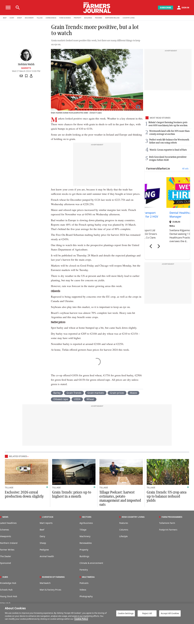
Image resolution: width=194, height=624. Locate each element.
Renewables (86, 543)
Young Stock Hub (8, 596)
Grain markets (95, 392)
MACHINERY (29, 18)
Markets (26, 68)
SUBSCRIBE (165, 7)
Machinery (85, 536)
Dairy (42, 536)
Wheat (90, 399)
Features (123, 523)
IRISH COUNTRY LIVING (133, 517)
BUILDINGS (88, 18)
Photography (86, 596)
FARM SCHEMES (65, 18)
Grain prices (117, 392)
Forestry (84, 569)
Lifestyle (123, 536)
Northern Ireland (8, 543)
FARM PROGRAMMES (172, 517)
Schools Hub (6, 589)
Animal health (47, 556)
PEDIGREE (98, 18)
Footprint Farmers (168, 529)
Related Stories (18, 456)
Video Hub (5, 603)
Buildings (84, 556)
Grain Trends (74, 392)
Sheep (43, 543)
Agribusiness (86, 523)
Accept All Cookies (170, 613)
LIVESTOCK (47, 517)
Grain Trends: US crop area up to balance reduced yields (166, 496)
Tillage (83, 529)
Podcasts (84, 583)
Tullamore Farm (167, 523)
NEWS (5, 517)
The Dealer (5, 556)
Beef (42, 529)
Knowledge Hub (8, 583)
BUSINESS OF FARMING (53, 577)
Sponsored (5, 563)
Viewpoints (5, 536)
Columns (123, 529)
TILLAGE (40, 18)
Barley (56, 392)
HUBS (5, 577)
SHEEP (19, 18)
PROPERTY (77, 18)
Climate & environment (91, 563)
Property (84, 549)
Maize (133, 392)
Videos (83, 589)
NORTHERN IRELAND (112, 18)
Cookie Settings (125, 613)
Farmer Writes (7, 549)
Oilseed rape (60, 399)
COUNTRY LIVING (129, 18)
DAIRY (12, 18)
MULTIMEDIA (88, 577)
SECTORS (86, 517)
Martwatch (45, 583)
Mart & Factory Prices (50, 589)
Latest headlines (8, 523)
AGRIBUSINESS (51, 18)
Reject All (147, 613)
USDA (77, 399)
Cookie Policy (81, 618)
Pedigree (44, 549)
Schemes (4, 529)
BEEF (5, 18)
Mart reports (46, 523)
